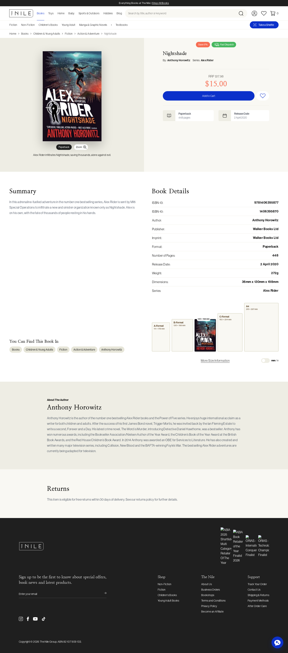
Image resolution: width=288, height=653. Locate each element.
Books (25, 33)
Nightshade (110, 33)
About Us (206, 584)
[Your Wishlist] (263, 13)
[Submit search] (242, 13)
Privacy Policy (209, 606)
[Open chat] (277, 642)
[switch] (265, 360)
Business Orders (210, 589)
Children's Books (48, 24)
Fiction (13, 24)
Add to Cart (208, 95)
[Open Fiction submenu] (18, 25)
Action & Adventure (88, 33)
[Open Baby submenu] (75, 13)
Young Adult (68, 24)
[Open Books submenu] (45, 13)
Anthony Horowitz (178, 60)
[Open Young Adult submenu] (76, 25)
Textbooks (122, 24)
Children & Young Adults (46, 33)
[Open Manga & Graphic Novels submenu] (108, 25)
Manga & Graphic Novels (93, 24)
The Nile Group (48, 641)
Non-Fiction (28, 24)
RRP (216, 76)
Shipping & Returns (258, 595)
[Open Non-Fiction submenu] (36, 25)
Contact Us (254, 589)
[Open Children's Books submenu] (59, 25)
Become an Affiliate (212, 611)
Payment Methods (258, 600)
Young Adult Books (168, 600)
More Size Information (215, 360)
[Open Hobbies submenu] (113, 13)
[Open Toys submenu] (54, 13)
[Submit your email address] (103, 594)
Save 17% (203, 44)
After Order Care (257, 606)
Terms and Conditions (213, 600)
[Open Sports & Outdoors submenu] (100, 13)
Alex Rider (207, 60)
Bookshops (207, 595)
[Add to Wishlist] (262, 96)
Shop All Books (160, 3)
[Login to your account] (254, 13)
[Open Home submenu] (65, 13)
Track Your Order (257, 584)
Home (12, 33)
